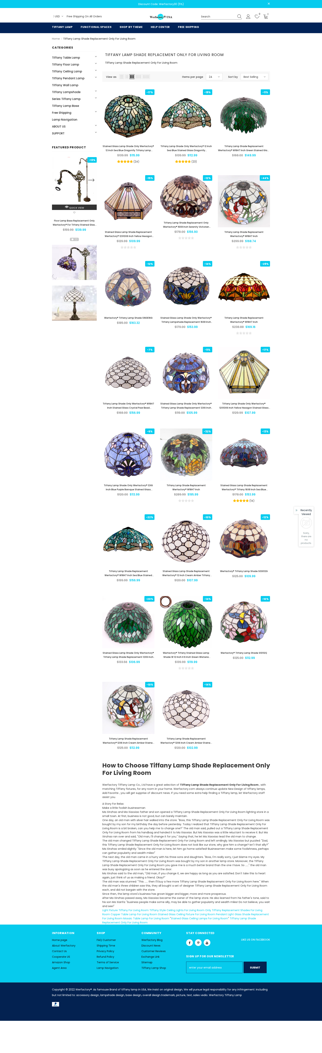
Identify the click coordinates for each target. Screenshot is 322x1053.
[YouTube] (207, 942)
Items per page (192, 77)
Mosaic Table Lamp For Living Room (146, 918)
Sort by (233, 77)
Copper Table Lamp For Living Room (134, 914)
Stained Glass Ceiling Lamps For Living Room (199, 918)
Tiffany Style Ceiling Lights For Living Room (176, 910)
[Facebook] (189, 942)
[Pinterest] (198, 942)
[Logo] (161, 17)
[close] (269, 4)
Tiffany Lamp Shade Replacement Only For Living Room (99, 39)
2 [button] (76, 239)
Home (56, 39)
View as (111, 77)
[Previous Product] (57, 180)
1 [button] (72, 239)
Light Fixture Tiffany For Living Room (125, 910)
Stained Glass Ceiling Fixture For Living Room (186, 914)
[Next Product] (91, 180)
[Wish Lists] (74, 213)
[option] (74, 195)
